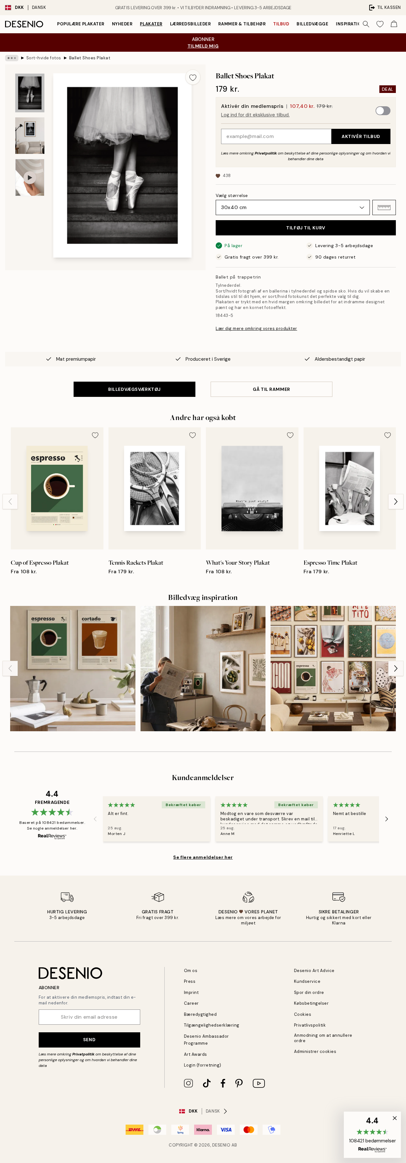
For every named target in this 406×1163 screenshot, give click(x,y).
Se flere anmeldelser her (202, 857)
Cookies (302, 1014)
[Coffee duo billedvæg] (72, 668)
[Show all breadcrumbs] (11, 58)
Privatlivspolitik (310, 1025)
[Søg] (366, 24)
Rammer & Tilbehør (241, 24)
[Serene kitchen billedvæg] (203, 668)
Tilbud (281, 24)
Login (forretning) (202, 1065)
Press (190, 981)
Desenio (221, 1145)
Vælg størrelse (232, 195)
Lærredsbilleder (190, 24)
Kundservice (307, 981)
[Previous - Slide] (10, 501)
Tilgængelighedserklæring (211, 1025)
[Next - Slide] (395, 501)
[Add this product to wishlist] (192, 77)
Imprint (191, 992)
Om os (191, 970)
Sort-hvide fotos (43, 58)
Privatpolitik (266, 153)
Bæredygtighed (200, 1014)
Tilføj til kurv (305, 228)
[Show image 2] (29, 135)
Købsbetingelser (311, 1003)
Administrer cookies (315, 1051)
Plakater (151, 24)
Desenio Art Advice (314, 970)
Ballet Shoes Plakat (90, 58)
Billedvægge (312, 24)
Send (89, 1039)
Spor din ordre (309, 992)
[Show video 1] (29, 177)
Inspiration (350, 24)
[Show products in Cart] (394, 24)
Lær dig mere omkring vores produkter (256, 328)
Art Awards (195, 1054)
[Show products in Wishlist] (380, 24)
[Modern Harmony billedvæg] (333, 668)
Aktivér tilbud (361, 136)
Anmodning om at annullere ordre (323, 1038)
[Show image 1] (29, 93)
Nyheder (122, 24)
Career (191, 1003)
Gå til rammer (271, 389)
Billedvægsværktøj (134, 389)
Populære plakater (80, 24)
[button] (384, 207)
